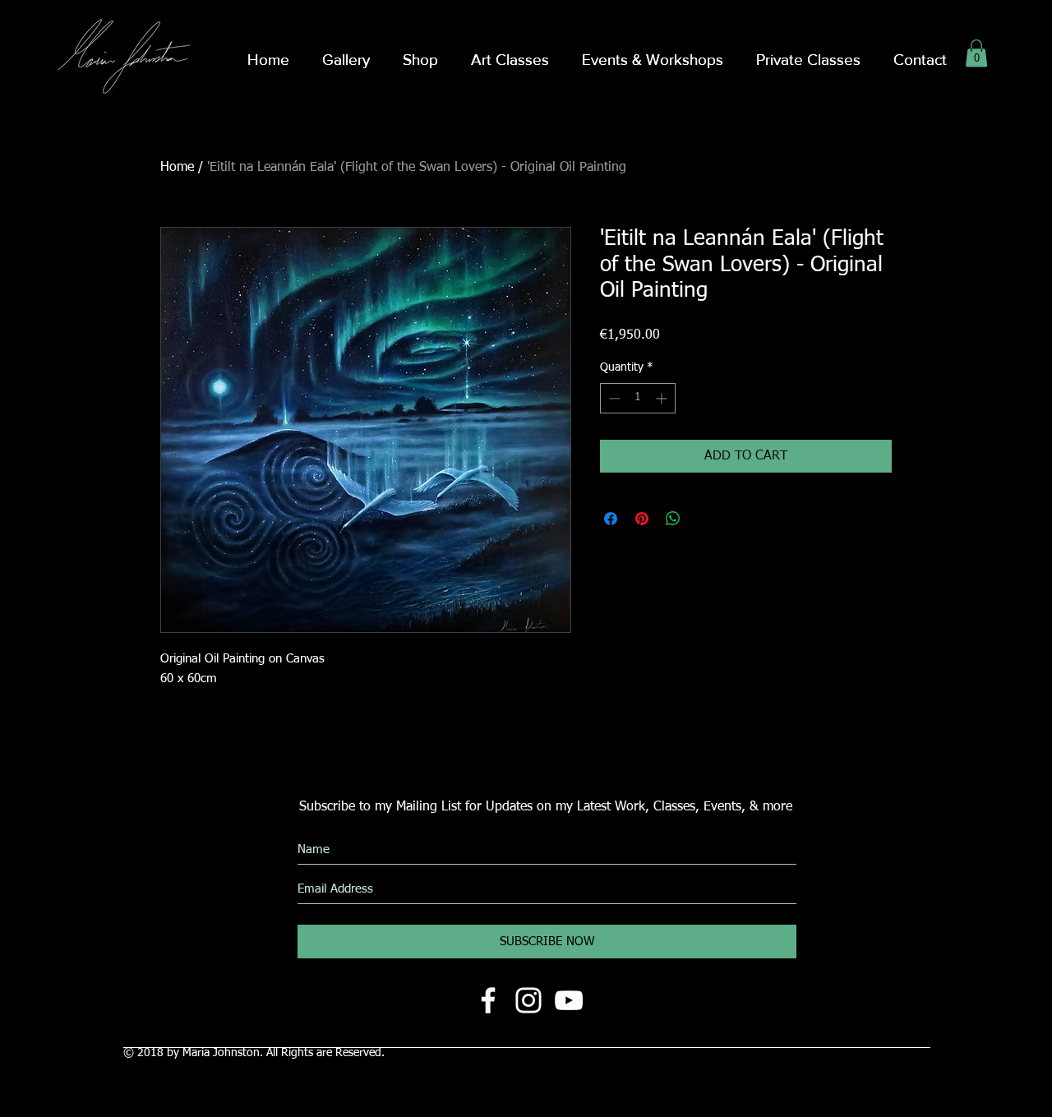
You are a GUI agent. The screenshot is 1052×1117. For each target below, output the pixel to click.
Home (177, 167)
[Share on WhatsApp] (673, 518)
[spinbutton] (638, 398)
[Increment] (663, 398)
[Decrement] (612, 398)
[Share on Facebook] (611, 518)
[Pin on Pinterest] (642, 518)
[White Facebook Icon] (488, 1000)
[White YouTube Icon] (568, 1000)
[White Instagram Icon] (528, 1000)
